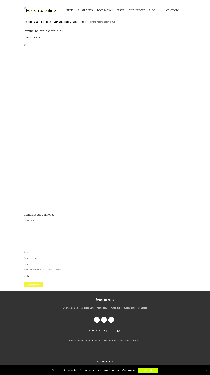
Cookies (137, 340)
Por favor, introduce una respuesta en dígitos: (44, 269)
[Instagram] (104, 320)
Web (26, 264)
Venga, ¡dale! (147, 370)
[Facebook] (97, 320)
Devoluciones (110, 340)
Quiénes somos (70, 307)
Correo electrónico (33, 258)
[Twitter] (111, 320)
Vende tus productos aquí (122, 307)
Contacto (142, 307)
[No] (206, 370)
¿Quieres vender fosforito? (94, 307)
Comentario (30, 220)
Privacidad (125, 340)
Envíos (97, 340)
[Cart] (184, 10)
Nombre (28, 252)
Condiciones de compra (80, 340)
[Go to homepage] (40, 10)
